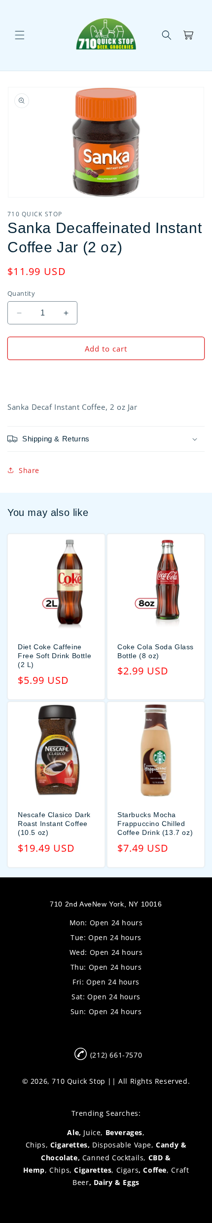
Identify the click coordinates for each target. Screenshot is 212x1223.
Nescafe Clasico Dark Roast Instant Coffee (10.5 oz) (54, 823)
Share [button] (29, 470)
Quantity (21, 293)
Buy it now (106, 377)
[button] (20, 35)
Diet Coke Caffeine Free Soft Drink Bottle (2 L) (54, 656)
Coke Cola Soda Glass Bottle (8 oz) (155, 651)
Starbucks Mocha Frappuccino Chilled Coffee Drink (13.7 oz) (155, 823)
